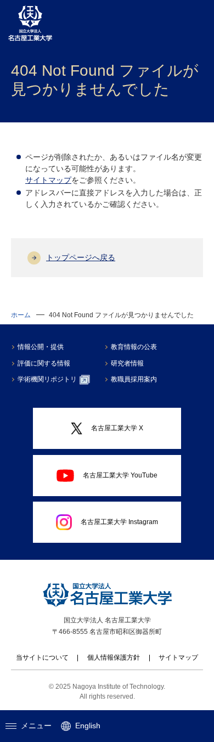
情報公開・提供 (41, 347)
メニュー (36, 725)
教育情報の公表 (134, 347)
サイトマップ (48, 180)
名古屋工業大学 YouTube (120, 475)
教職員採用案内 (134, 379)
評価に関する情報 (44, 363)
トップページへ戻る (80, 257)
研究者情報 (127, 363)
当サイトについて (42, 657)
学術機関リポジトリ (47, 379)
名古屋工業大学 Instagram (119, 522)
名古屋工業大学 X (117, 428)
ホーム (21, 315)
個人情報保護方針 (113, 657)
